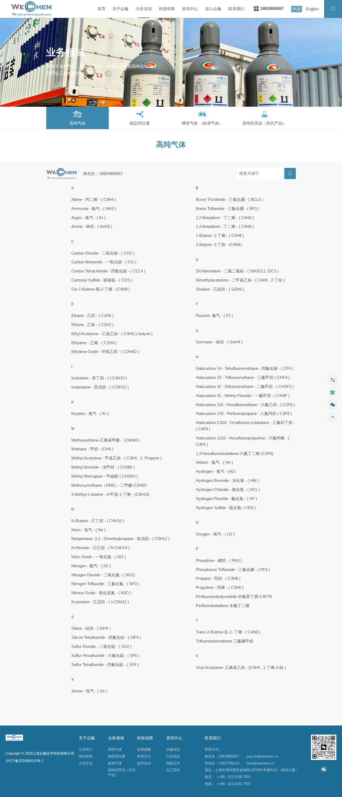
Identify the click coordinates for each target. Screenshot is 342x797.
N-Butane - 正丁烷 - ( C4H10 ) (97, 521)
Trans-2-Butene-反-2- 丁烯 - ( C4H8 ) (228, 632)
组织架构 (86, 756)
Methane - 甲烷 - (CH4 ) (92, 449)
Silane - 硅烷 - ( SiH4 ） (92, 628)
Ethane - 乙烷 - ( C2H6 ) (92, 316)
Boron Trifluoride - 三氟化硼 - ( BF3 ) (227, 209)
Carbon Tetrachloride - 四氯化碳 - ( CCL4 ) (108, 271)
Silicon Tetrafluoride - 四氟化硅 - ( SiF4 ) (106, 637)
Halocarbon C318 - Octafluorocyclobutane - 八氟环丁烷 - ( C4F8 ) (245, 426)
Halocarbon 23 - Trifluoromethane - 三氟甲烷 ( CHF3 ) (243, 377)
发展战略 (144, 749)
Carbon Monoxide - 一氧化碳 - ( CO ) (103, 262)
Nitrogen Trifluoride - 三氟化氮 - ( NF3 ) (105, 584)
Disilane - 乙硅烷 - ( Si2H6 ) (220, 289)
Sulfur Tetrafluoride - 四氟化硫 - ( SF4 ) (105, 665)
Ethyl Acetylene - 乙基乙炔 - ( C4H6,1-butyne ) (112, 334)
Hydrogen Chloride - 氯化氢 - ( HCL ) (228, 489)
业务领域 (144, 9)
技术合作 (144, 763)
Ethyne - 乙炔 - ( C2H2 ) (92, 325)
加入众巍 (213, 9)
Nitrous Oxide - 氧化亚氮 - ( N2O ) (101, 593)
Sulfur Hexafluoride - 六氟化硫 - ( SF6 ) (105, 655)
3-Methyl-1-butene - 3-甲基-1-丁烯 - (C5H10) (110, 494)
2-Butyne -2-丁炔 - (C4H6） (220, 245)
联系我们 (236, 9)
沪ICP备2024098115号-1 (25, 761)
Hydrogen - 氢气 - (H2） (217, 471)
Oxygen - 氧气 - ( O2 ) (215, 534)
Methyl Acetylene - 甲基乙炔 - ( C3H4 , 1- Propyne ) (116, 458)
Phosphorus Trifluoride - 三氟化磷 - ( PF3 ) (233, 570)
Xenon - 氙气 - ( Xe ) (89, 691)
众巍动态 (173, 749)
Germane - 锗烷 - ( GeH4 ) (219, 342)
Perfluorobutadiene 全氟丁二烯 (223, 606)
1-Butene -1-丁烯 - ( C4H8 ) (220, 235)
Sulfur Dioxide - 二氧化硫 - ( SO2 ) (101, 646)
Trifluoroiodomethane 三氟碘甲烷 (224, 641)
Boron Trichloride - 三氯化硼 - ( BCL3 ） (231, 199)
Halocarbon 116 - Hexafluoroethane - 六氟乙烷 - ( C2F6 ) (245, 405)
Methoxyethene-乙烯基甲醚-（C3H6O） (106, 440)
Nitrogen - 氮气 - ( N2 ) (91, 566)
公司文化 (86, 763)
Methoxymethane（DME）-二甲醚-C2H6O (109, 485)
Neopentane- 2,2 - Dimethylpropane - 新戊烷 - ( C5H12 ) (120, 539)
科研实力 (144, 756)
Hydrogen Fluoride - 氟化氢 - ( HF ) (226, 499)
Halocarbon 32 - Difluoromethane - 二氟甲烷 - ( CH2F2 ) (245, 386)
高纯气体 (115, 749)
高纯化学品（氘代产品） (122, 772)
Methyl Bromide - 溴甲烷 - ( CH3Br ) (103, 467)
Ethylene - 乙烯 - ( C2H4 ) (93, 343)
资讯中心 (190, 9)
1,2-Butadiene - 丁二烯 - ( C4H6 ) (225, 218)
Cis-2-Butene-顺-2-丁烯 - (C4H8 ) (100, 289)
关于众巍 (120, 9)
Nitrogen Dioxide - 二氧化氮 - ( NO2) (103, 575)
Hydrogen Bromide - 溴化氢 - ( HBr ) (227, 480)
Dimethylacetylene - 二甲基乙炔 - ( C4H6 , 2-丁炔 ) (240, 280)
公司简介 (86, 749)
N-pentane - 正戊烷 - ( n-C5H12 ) (100, 602)
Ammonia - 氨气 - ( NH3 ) (93, 209)
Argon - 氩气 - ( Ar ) (88, 218)
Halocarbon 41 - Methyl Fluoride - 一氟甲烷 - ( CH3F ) (243, 396)
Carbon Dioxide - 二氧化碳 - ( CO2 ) (102, 253)
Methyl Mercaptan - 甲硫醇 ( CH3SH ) (104, 476)
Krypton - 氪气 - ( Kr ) (90, 413)
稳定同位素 (116, 756)
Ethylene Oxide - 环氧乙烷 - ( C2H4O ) (105, 352)
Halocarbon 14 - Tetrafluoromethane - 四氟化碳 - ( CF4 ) (244, 368)
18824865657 (271, 8)
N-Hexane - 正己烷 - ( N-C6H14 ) (100, 548)
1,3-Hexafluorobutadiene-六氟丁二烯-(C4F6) (234, 453)
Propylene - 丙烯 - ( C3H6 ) (219, 587)
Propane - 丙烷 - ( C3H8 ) (218, 578)
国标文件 (173, 763)
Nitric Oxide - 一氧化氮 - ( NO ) (98, 557)
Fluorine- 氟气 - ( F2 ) (214, 316)
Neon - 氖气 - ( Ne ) (88, 530)
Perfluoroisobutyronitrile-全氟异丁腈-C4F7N (234, 596)
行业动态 (173, 756)
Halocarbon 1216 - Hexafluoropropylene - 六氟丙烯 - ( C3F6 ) (242, 441)
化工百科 (173, 770)
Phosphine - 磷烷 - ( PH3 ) (219, 560)
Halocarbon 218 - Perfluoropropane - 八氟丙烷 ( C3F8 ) (244, 413)
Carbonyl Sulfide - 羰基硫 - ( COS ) (102, 280)
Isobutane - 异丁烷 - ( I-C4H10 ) (99, 378)
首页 (102, 9)
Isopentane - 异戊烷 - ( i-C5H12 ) (100, 387)
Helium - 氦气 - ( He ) (214, 462)
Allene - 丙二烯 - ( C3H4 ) (93, 199)
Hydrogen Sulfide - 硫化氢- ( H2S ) (226, 508)
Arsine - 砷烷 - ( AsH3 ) (91, 226)
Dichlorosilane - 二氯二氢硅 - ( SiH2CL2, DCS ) (237, 271)
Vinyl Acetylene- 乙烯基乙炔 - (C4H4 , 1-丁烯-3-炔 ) (241, 667)
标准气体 (115, 763)
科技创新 (167, 9)
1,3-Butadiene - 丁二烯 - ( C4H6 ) (225, 226)
